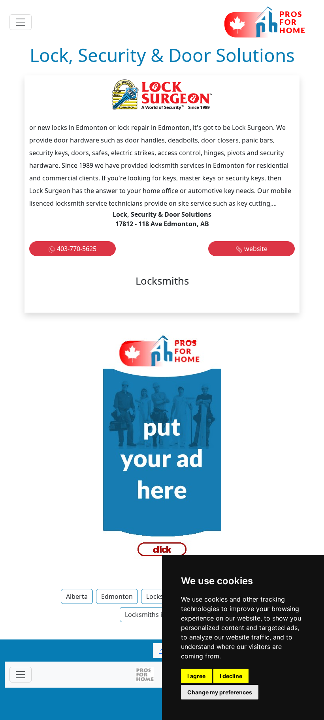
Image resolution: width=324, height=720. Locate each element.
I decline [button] (231, 676)
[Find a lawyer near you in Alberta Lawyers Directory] (162, 449)
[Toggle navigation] (20, 22)
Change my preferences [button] (219, 692)
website (255, 248)
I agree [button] (196, 676)
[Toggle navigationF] (20, 674)
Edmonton (117, 596)
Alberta (77, 596)
